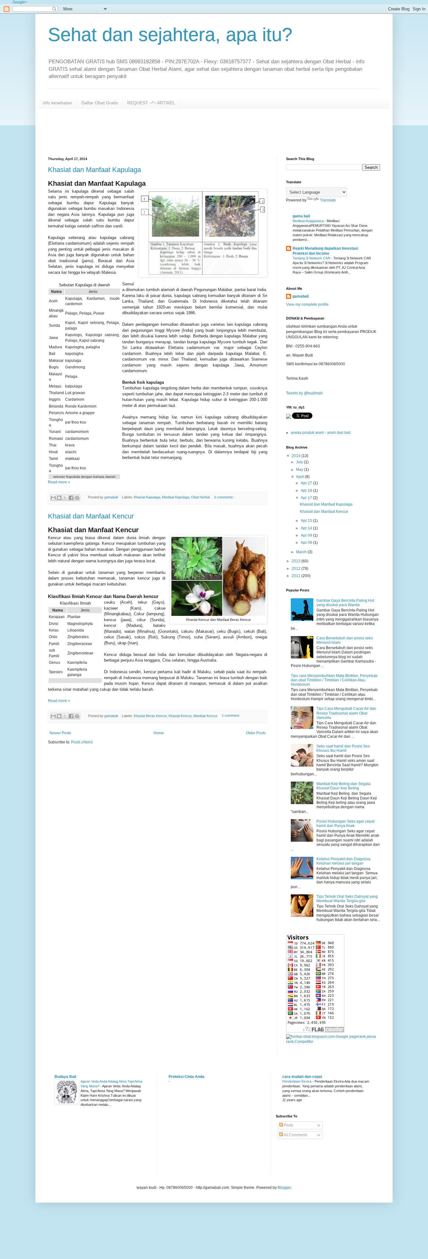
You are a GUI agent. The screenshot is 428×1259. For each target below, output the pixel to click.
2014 (296, 456)
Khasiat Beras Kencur (150, 716)
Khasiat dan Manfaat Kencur (91, 516)
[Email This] (53, 498)
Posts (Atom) (82, 742)
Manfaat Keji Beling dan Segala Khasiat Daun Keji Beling (343, 786)
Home (159, 733)
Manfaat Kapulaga (175, 497)
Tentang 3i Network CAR (312, 258)
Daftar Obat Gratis (99, 102)
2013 (296, 561)
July (300, 462)
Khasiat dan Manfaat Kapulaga (94, 170)
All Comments (295, 1135)
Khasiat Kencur (180, 716)
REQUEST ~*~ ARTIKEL (151, 102)
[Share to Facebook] (71, 498)
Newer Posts (60, 733)
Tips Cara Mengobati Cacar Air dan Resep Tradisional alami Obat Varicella (346, 713)
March (302, 552)
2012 (296, 568)
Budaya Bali (65, 1076)
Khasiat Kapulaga (147, 497)
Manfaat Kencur (205, 716)
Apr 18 (307, 490)
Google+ (20, 2)
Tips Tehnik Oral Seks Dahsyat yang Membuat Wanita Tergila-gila (347, 898)
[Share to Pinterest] (77, 498)
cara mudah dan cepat (302, 1076)
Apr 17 (307, 498)
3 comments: (224, 497)
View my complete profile (307, 304)
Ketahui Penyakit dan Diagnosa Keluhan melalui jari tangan (343, 861)
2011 (296, 576)
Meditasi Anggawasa (309, 221)
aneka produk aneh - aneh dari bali (321, 432)
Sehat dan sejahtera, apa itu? (170, 34)
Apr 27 (307, 483)
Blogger (284, 1187)
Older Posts (256, 733)
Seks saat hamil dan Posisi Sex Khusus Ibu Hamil (343, 748)
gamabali (300, 296)
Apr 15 (307, 520)
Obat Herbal (200, 497)
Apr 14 (307, 528)
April (300, 477)
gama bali (301, 216)
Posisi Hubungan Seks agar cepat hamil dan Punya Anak (345, 823)
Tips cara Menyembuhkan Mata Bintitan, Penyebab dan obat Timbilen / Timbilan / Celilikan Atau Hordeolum (334, 680)
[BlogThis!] (59, 498)
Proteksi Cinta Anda (186, 1076)
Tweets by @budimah (304, 393)
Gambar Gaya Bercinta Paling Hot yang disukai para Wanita (345, 602)
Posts (288, 1125)
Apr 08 (307, 542)
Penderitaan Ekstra (297, 1081)
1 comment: (231, 716)
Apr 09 (307, 535)
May (300, 469)
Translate (328, 200)
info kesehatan (57, 102)
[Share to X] (65, 498)
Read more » (59, 482)
